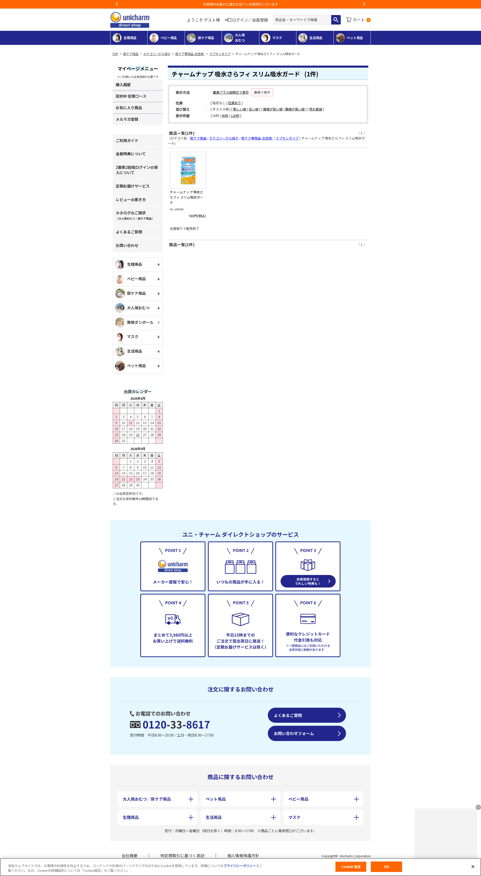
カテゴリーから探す (156, 54)
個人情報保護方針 (243, 855)
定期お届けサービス (133, 186)
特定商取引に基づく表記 (182, 855)
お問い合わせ (127, 245)
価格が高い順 (295, 109)
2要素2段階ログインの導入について (137, 170)
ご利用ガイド (127, 140)
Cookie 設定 (351, 866)
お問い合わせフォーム (294, 733)
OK (386, 866)
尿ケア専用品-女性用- (189, 54)
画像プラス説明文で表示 (231, 92)
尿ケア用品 (130, 54)
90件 (225, 115)
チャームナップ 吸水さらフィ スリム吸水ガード (186, 197)
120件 (235, 115)
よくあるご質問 (129, 231)
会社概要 (130, 855)
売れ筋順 (315, 109)
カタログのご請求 (135, 215)
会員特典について (131, 153)
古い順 (254, 109)
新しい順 (239, 109)
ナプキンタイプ (219, 54)
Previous (117, 4)
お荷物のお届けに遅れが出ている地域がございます (227, 4)
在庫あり (234, 102)
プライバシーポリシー (239, 865)
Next (364, 4)
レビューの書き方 (131, 199)
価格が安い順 (273, 109)
